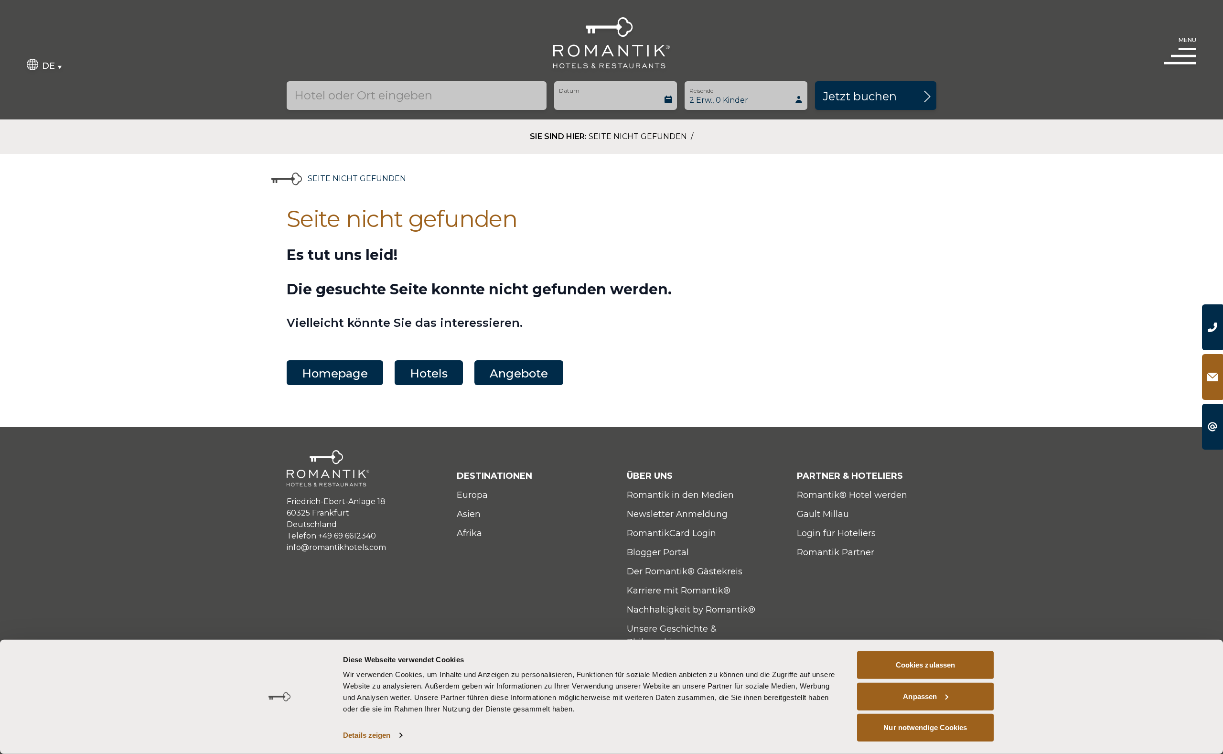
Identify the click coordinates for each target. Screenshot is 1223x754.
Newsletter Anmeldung (677, 514)
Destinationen (494, 476)
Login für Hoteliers (836, 533)
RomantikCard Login (671, 533)
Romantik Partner (835, 552)
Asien (469, 514)
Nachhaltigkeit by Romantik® (691, 609)
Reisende (701, 90)
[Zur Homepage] (611, 42)
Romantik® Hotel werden (852, 495)
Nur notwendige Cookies (925, 727)
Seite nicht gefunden (639, 136)
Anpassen (920, 696)
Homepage (335, 373)
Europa (472, 495)
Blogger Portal (658, 552)
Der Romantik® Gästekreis (684, 571)
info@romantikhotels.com (336, 547)
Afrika (469, 533)
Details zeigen (366, 735)
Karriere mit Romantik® (678, 590)
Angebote (519, 373)
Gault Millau (823, 514)
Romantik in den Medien (680, 495)
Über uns (650, 476)
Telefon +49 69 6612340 (331, 535)
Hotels (429, 373)
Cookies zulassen (925, 665)
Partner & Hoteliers (850, 476)
